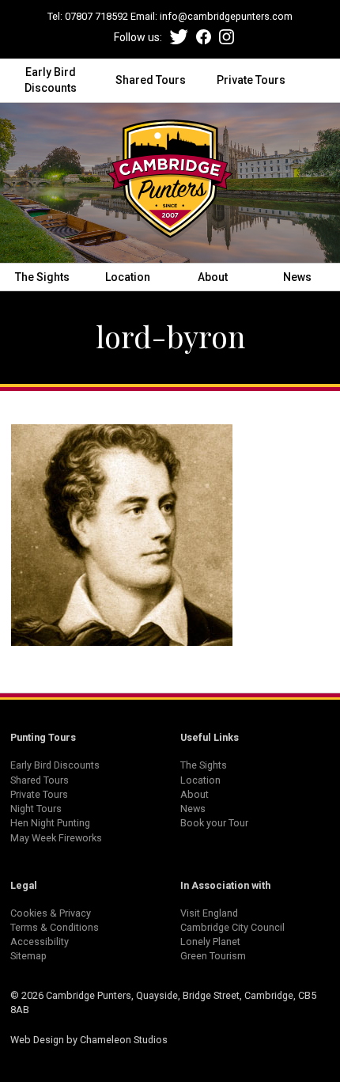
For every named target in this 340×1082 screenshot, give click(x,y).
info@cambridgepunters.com (226, 16)
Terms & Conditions (54, 927)
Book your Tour (214, 823)
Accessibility (39, 941)
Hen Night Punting (50, 823)
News (297, 277)
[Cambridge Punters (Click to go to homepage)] (170, 183)
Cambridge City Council (232, 927)
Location (127, 277)
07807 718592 (96, 16)
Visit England (209, 913)
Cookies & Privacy (50, 913)
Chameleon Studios (124, 1040)
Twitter (179, 36)
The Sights (42, 277)
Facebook (203, 36)
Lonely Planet (210, 941)
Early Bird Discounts (51, 80)
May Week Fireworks (56, 838)
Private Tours (251, 80)
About (213, 277)
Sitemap (28, 956)
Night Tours (36, 808)
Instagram (226, 36)
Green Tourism (213, 956)
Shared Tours (150, 80)
